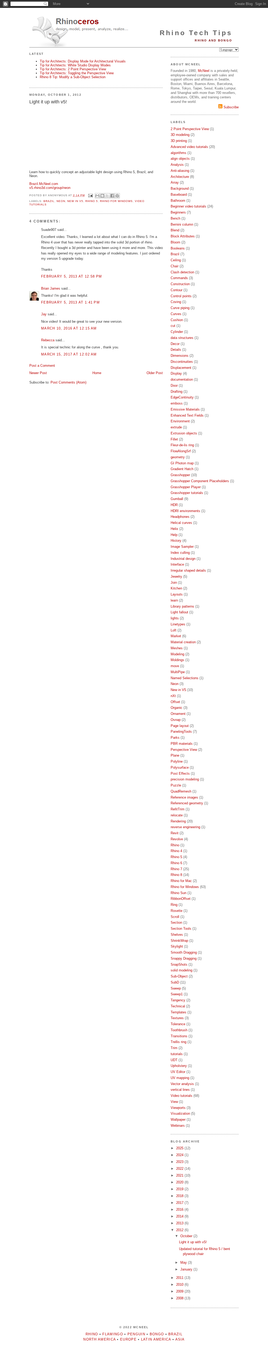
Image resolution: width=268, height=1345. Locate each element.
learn (174, 600)
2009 (180, 1291)
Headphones (180, 517)
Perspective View (184, 750)
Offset (175, 702)
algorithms (178, 153)
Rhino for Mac (181, 881)
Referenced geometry (187, 803)
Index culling (180, 553)
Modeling (177, 654)
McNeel (203, 71)
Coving (176, 302)
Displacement (181, 368)
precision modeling (185, 779)
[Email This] (97, 195)
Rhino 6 (176, 863)
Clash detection (182, 272)
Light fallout (179, 612)
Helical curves (181, 523)
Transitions (179, 1036)
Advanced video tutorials (189, 147)
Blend (175, 230)
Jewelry (176, 576)
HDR (174, 505)
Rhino (175, 845)
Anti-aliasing (180, 171)
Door (174, 385)
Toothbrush (179, 1030)
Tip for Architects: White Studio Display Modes (75, 65)
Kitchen (176, 588)
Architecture (180, 177)
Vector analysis (182, 1084)
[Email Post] (90, 195)
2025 (180, 1148)
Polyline (177, 761)
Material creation (183, 642)
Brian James (50, 288)
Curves (176, 314)
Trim (174, 1048)
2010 (180, 1284)
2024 (180, 1155)
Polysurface (180, 767)
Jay (44, 314)
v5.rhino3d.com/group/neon (49, 188)
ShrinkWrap (179, 941)
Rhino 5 (91, 201)
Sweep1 (177, 994)
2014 (180, 1216)
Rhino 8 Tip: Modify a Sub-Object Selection (72, 77)
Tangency (178, 1000)
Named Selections (184, 678)
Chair (174, 266)
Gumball (177, 499)
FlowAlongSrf (181, 451)
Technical (178, 1006)
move (175, 666)
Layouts (177, 594)
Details (176, 350)
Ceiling (176, 260)
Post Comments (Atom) (68, 382)
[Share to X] (107, 195)
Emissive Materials (185, 409)
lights (175, 618)
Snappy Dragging (184, 958)
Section (176, 922)
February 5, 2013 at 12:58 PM (71, 276)
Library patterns (182, 606)
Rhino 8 (176, 875)
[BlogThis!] (102, 195)
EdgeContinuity (182, 397)
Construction (180, 284)
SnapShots (179, 964)
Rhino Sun (178, 893)
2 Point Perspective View (190, 129)
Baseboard (179, 194)
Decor (175, 344)
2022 (180, 1169)
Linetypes (178, 624)
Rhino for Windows (116, 201)
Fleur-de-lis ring (182, 445)
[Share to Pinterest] (117, 195)
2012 (180, 1230)
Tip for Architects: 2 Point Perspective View (73, 69)
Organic (176, 708)
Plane (175, 755)
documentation (182, 379)
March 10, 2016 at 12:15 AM (69, 328)
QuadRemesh (181, 791)
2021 (180, 1175)
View (174, 1102)
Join (174, 582)
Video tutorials (181, 1096)
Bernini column (182, 224)
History (176, 541)
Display (176, 373)
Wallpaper (178, 1119)
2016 (180, 1209)
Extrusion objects (184, 433)
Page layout (180, 726)
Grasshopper (180, 475)
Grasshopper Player (186, 487)
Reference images (184, 797)
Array (175, 182)
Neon (61, 201)
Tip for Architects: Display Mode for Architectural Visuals (83, 61)
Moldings (177, 660)
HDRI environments (185, 511)
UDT (174, 1060)
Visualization (180, 1113)
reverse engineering (185, 827)
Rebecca (47, 340)
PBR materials (182, 744)
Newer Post (38, 373)
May (184, 1262)
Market (176, 636)
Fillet (174, 439)
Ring (174, 905)
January (186, 1269)
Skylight (177, 946)
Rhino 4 (176, 851)
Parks (175, 738)
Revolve (177, 839)
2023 (180, 1162)
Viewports (178, 1108)
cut (173, 326)
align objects (180, 159)
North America (99, 1339)
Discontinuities (182, 362)
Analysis (177, 165)
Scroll (175, 917)
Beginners (178, 212)
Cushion (177, 320)
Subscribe (230, 107)
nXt (173, 696)
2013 (180, 1223)
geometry (178, 457)
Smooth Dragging (184, 952)
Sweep (176, 988)
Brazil (48, 201)
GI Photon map (182, 463)
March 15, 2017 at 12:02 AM (69, 354)
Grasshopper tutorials (187, 493)
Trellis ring (178, 1042)
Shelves (177, 935)
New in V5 (75, 201)
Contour (176, 290)
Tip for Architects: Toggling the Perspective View (77, 73)
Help (174, 535)
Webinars (178, 1126)
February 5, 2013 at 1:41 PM (70, 302)
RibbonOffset (181, 899)
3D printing (179, 141)
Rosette (176, 911)
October (186, 1236)
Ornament (178, 714)
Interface (177, 564)
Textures (177, 1018)
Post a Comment (42, 366)
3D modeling (180, 135)
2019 (180, 1189)
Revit (174, 833)
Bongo (157, 1334)
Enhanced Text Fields (187, 415)
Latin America (156, 1339)
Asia (180, 1339)
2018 (180, 1196)
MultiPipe (178, 672)
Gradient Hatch (182, 469)
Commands (179, 278)
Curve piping (180, 308)
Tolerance (178, 1024)
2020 (180, 1182)
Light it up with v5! (193, 1242)
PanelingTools (181, 731)
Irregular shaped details (188, 570)
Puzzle (176, 785)
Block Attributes (183, 236)
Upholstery (179, 1066)
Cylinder (177, 332)
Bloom (175, 242)
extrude (176, 427)
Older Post (155, 373)
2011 (180, 1278)
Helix (174, 529)
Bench (175, 218)
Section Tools (181, 929)
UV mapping (180, 1078)
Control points (181, 296)
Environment (180, 421)
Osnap (176, 720)
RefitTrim (178, 809)
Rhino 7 (176, 869)
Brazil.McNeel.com (43, 184)
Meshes (177, 648)
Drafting (176, 392)
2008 (180, 1298)
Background (180, 188)
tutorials (177, 1054)
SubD (175, 982)
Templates (178, 1012)
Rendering (178, 821)
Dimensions (179, 356)
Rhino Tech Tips (196, 33)
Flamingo (112, 1334)
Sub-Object (179, 976)
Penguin (136, 1334)
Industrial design (183, 559)
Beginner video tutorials (188, 206)
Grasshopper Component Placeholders (200, 481)
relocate (177, 815)
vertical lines (180, 1090)
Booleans (178, 248)
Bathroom (178, 201)
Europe (128, 1339)
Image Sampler (182, 547)
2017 (180, 1203)
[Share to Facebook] (112, 195)
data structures (182, 338)
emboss (177, 403)
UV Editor (178, 1072)
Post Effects (180, 773)
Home (96, 373)
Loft (173, 630)
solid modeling (181, 970)
